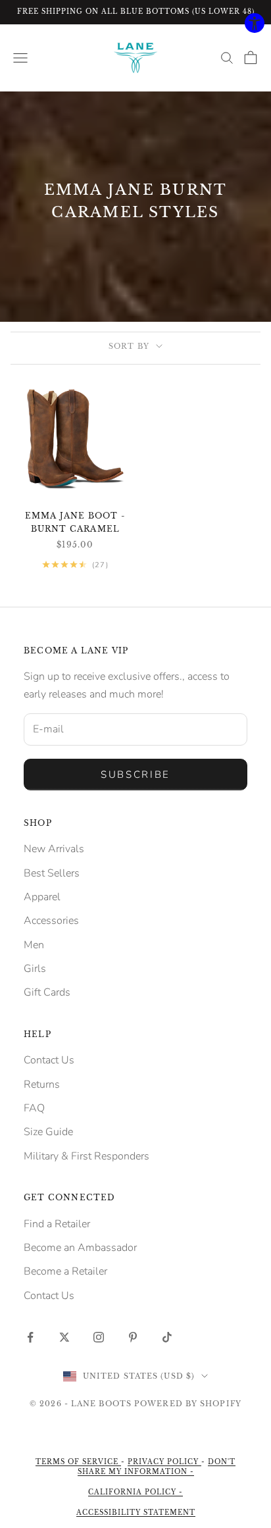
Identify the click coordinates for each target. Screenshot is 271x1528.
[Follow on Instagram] (98, 1337)
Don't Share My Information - (157, 1467)
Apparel (42, 897)
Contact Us (49, 1060)
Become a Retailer (65, 1271)
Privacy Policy (164, 1462)
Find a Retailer (57, 1224)
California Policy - (135, 1492)
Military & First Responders (86, 1156)
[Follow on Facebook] (30, 1337)
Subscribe (135, 774)
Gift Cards (47, 992)
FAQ (34, 1108)
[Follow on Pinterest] (132, 1337)
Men (34, 945)
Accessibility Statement (135, 1512)
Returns (42, 1084)
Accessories (51, 920)
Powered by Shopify (187, 1403)
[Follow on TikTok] (167, 1337)
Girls (35, 968)
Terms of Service (78, 1462)
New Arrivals (54, 849)
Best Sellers (52, 873)
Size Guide (48, 1132)
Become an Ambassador (80, 1247)
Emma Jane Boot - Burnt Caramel (75, 522)
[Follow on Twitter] (64, 1337)
